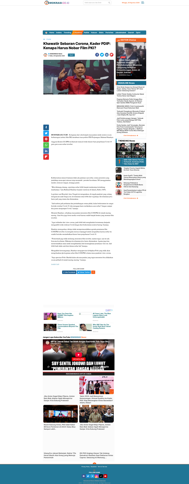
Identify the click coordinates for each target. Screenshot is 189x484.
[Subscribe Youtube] (105, 476)
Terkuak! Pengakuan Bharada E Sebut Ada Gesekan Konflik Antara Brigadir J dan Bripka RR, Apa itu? (131, 113)
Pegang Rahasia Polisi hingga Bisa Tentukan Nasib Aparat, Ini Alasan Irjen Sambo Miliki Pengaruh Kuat (129, 101)
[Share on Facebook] (97, 55)
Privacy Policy (86, 466)
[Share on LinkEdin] (107, 55)
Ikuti (71, 55)
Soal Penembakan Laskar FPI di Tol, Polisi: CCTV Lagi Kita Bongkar (135, 192)
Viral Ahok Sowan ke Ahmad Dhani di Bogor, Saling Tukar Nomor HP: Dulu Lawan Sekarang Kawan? (130, 89)
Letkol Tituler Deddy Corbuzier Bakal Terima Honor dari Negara (130, 95)
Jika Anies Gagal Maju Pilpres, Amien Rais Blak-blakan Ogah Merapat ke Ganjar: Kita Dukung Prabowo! (59, 398)
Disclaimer (94, 466)
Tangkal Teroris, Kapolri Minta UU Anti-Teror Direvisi (134, 169)
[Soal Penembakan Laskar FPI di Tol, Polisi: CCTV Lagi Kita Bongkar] (119, 192)
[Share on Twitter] (102, 55)
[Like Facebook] (84, 476)
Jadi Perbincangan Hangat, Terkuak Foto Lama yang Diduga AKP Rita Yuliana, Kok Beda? (130, 120)
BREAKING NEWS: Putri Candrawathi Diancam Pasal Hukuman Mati (130, 107)
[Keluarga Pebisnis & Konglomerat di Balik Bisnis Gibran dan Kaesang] (119, 185)
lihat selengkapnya (130, 135)
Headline (78, 33)
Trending (67, 33)
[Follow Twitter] (88, 476)
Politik (86, 33)
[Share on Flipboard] (111, 55)
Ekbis (101, 33)
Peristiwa (109, 33)
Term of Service (102, 466)
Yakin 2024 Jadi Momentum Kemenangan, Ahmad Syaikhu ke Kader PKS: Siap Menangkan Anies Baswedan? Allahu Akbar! (96, 399)
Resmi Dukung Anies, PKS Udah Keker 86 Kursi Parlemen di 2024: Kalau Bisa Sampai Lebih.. (59, 427)
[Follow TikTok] (101, 476)
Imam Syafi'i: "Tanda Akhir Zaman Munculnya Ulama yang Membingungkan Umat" (135, 177)
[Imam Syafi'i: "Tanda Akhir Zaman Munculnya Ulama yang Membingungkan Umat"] (119, 177)
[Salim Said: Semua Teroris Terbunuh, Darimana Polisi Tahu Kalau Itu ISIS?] (131, 151)
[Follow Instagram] (97, 476)
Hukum (94, 33)
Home (51, 33)
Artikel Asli (55, 264)
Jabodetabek (120, 33)
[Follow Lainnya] (93, 272)
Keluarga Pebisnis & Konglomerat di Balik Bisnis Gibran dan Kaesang (133, 185)
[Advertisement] (94, 17)
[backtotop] (94, 464)
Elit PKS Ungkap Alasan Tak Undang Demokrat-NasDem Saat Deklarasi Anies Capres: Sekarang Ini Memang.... (96, 455)
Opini (138, 33)
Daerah (131, 33)
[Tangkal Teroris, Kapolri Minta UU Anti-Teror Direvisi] (119, 170)
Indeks (59, 33)
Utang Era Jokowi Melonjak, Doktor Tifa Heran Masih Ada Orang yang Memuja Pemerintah (60, 455)
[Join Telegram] (92, 476)
